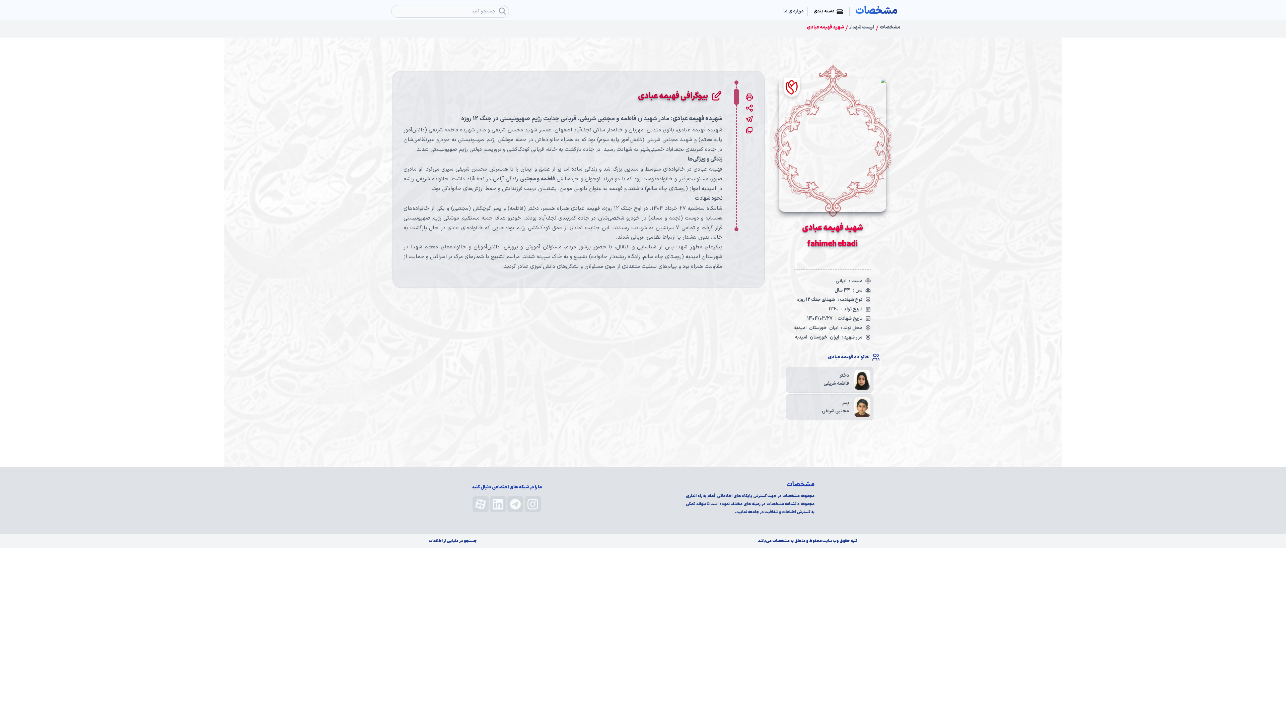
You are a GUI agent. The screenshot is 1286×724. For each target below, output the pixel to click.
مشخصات (890, 27)
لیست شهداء (861, 27)
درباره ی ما (793, 11)
